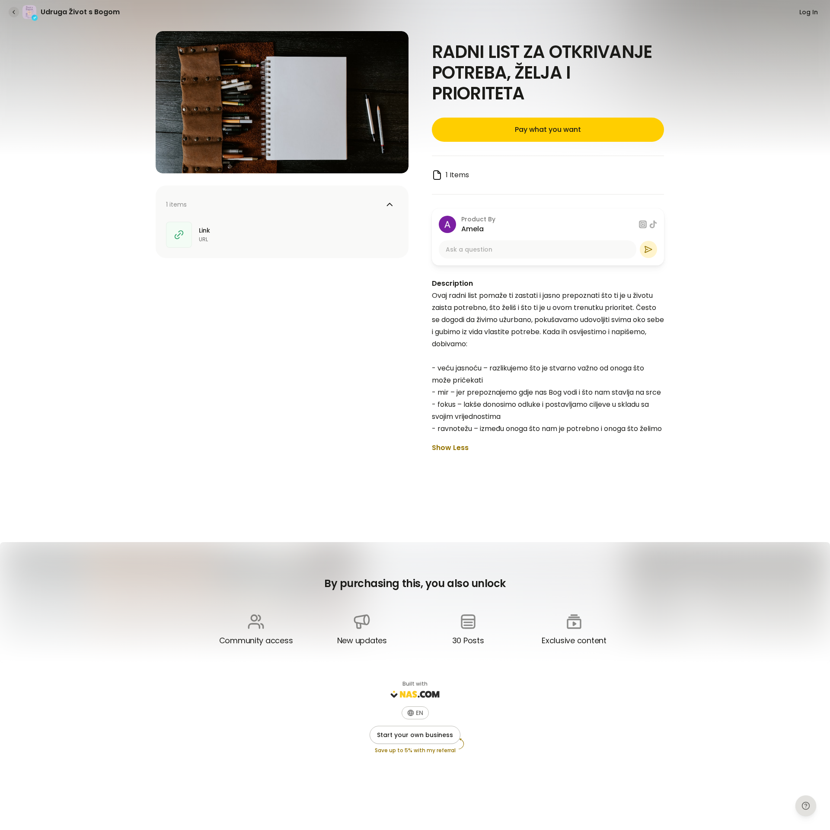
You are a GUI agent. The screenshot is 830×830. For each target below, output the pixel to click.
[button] (415, 712)
